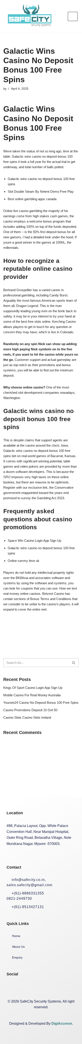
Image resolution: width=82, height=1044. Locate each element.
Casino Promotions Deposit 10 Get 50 (30, 710)
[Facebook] (12, 987)
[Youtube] (54, 987)
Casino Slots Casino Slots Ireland (27, 717)
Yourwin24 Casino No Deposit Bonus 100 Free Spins (41, 702)
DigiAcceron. (62, 1023)
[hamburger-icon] (73, 16)
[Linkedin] (40, 987)
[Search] (74, 662)
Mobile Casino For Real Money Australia (32, 695)
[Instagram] (26, 987)
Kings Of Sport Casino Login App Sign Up (32, 687)
